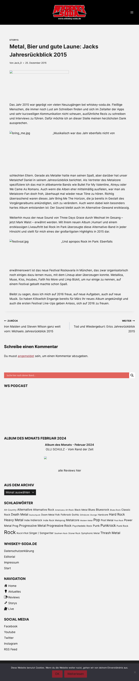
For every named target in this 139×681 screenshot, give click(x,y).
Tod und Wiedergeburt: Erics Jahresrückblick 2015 (104, 326)
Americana (60, 510)
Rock (10, 532)
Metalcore (72, 520)
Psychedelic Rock (82, 526)
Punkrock (108, 525)
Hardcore (103, 514)
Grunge (93, 515)
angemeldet (26, 356)
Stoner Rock (74, 533)
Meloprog (60, 520)
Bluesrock (102, 509)
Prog (15, 525)
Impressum (11, 562)
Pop (96, 520)
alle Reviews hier (69, 470)
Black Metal (81, 509)
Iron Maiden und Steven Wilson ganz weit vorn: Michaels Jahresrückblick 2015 (32, 326)
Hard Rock (117, 514)
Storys (14, 40)
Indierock (36, 520)
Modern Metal (86, 520)
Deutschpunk (34, 515)
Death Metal (19, 514)
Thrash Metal (110, 533)
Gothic (75, 514)
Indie (27, 520)
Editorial (9, 556)
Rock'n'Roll (22, 533)
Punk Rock (122, 526)
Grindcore (84, 515)
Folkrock (66, 514)
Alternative (24, 509)
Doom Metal (47, 514)
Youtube (9, 632)
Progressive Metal (32, 525)
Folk (57, 514)
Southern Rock (60, 533)
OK (57, 674)
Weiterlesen (75, 674)
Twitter (9, 638)
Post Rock (118, 520)
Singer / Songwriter (41, 533)
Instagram (11, 643)
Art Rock (69, 510)
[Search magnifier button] (132, 375)
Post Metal (107, 520)
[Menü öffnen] (132, 12)
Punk (96, 525)
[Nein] (134, 672)
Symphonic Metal (90, 533)
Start (7, 568)
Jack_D (18, 62)
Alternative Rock (43, 509)
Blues (91, 509)
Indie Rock (48, 520)
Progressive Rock (59, 525)
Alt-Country (10, 509)
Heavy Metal (13, 520)
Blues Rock (115, 510)
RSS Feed (10, 649)
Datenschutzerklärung (19, 551)
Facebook (10, 626)
